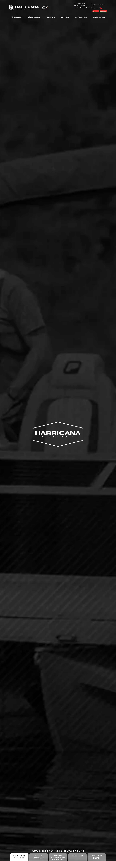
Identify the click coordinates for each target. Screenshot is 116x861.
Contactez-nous (99, 17)
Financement (50, 17)
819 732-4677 (83, 7)
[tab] (19, 857)
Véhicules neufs (16, 17)
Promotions (65, 17)
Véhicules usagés (34, 17)
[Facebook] (101, 8)
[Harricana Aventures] (28, 7)
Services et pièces (81, 17)
